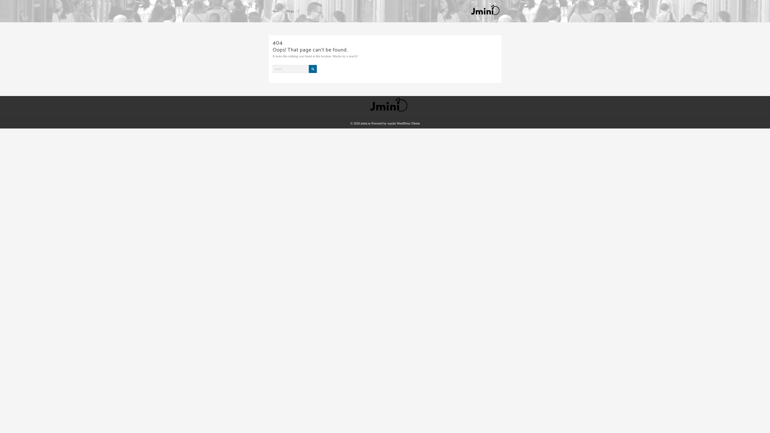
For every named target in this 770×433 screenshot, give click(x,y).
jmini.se (366, 123)
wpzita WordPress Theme (403, 123)
